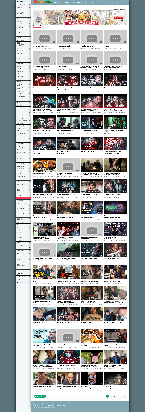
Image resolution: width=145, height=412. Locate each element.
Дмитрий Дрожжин (22, 128)
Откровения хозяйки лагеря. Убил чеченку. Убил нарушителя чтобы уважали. (66, 281)
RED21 (18, 18)
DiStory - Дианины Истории (22, 100)
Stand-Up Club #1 (21, 166)
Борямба (19, 235)
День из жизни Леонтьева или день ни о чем (88, 259)
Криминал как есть (85, 322)
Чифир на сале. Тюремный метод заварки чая (89, 345)
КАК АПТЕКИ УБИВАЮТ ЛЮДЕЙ (66, 365)
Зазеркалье (20, 171)
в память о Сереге (62, 344)
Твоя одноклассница (21, 265)
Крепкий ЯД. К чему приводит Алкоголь (41, 131)
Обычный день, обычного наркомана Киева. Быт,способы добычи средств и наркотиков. (89, 281)
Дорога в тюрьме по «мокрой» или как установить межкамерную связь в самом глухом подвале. (42, 366)
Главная (56, 2)
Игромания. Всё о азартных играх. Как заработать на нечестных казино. (42, 259)
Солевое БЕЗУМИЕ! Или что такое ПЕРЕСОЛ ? (66, 110)
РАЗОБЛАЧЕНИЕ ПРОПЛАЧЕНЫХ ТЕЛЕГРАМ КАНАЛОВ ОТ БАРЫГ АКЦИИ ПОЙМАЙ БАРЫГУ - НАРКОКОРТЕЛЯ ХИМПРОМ (89, 67)
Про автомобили (88, 2)
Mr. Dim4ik (19, 186)
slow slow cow (20, 205)
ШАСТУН (19, 107)
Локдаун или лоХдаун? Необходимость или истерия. (41, 238)
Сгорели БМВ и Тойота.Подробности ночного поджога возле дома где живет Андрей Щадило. (112, 387)
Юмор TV (19, 195)
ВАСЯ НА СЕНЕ (21, 125)
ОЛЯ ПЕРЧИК (20, 250)
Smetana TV (20, 71)
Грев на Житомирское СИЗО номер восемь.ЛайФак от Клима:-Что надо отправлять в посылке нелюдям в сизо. (89, 366)
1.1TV (18, 136)
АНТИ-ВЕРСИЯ (21, 276)
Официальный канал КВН (21, 13)
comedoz (19, 48)
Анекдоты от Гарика (20, 274)
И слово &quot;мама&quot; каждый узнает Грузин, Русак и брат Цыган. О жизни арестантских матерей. (112, 281)
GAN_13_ (19, 21)
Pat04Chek (19, 53)
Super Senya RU (21, 63)
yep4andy (19, 245)
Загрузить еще (41, 396)
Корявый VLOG (21, 102)
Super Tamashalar (21, 184)
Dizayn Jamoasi (21, 143)
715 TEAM (19, 158)
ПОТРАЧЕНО (20, 168)
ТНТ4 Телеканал (21, 130)
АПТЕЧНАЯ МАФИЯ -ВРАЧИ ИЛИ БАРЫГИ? (66, 195)
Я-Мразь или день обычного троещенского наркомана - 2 (65, 216)
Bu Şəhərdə (20, 248)
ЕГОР (18, 161)
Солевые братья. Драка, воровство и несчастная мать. (88, 88)
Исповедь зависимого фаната (41, 173)
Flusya (18, 216)
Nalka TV (19, 181)
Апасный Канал (21, 58)
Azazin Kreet (20, 76)
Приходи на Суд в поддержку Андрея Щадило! (41, 67)
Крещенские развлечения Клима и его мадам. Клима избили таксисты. (113, 323)
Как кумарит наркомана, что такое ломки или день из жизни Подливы (42, 195)
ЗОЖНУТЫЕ (20, 240)
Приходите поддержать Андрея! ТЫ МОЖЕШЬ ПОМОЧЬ (89, 46)
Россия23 (19, 227)
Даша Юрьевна (21, 176)
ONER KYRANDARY (22, 203)
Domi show (20, 112)
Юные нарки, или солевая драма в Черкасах (42, 88)
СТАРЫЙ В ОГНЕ (21, 213)
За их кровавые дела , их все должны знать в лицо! (65, 238)
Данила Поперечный (20, 27)
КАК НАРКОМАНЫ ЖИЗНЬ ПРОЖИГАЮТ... (64, 152)
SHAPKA (19, 242)
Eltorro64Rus (20, 208)
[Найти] (105, 2)
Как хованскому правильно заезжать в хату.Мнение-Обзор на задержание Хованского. (113, 302)
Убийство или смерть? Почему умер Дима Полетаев (88, 131)
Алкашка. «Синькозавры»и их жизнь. (41, 302)
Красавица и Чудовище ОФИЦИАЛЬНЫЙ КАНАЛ (21, 44)
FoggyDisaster (20, 68)
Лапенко (19, 32)
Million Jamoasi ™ (21, 96)
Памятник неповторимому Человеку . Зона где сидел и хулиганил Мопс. (88, 302)
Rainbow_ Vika (20, 222)
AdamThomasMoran (22, 4)
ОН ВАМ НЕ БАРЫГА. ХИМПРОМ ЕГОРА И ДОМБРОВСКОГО (113, 67)
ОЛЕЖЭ (19, 37)
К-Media (19, 232)
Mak (18, 29)
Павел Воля (20, 79)
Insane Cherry (20, 200)
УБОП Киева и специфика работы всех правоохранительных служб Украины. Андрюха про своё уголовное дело (66, 387)
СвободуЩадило (61, 66)
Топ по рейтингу (65, 2)
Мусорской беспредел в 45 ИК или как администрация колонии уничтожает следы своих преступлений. (89, 174)
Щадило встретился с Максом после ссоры (41, 152)
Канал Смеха (20, 123)
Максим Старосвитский (21, 147)
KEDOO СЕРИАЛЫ (22, 16)
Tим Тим (19, 35)
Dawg (18, 259)
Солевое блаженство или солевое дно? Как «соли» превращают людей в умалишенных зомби (113, 131)
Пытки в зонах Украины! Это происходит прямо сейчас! (112, 174)
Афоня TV (19, 23)
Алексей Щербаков (22, 120)
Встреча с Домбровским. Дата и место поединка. (89, 238)
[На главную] (42, 2)
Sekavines (19, 237)
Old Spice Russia (21, 163)
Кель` (18, 229)
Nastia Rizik (20, 93)
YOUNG (19, 66)
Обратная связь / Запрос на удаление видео (45, 403)
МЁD (18, 110)
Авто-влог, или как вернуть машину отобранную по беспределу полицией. (88, 216)
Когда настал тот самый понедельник (110, 238)
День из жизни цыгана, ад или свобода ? (112, 88)
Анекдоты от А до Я (21, 256)
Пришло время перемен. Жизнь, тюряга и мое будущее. (66, 88)
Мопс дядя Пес (21, 198)
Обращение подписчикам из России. (65, 174)
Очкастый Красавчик (19, 85)
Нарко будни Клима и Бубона (65, 130)
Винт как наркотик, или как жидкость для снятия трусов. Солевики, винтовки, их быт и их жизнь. (113, 216)
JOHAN (19, 105)
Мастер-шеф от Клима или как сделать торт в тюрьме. (112, 366)
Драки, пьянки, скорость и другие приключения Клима (42, 216)
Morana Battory (21, 138)
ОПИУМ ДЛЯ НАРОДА (63, 322)
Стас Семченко (21, 141)
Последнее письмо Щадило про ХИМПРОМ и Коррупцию (66, 46)
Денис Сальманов (21, 268)
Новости (19, 279)
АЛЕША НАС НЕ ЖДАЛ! (87, 151)
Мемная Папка (20, 270)
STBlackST (19, 179)
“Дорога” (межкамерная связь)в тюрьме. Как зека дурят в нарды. (113, 259)
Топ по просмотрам (77, 2)
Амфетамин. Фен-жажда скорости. (111, 345)
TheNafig (19, 81)
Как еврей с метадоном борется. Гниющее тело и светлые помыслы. (89, 110)
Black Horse (20, 50)
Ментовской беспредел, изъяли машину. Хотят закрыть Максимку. (42, 110)
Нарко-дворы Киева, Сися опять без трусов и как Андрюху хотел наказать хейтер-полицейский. (42, 387)
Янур (18, 224)
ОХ (17, 115)
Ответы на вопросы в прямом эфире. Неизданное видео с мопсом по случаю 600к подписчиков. (41, 46)
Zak (18, 253)
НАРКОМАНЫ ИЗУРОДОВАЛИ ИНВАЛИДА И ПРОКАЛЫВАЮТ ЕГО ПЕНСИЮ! (112, 152)
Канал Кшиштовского (21, 190)
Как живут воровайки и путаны (89, 194)
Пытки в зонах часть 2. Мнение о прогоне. (113, 195)
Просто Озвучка (21, 133)
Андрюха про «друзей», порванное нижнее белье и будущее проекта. (40, 323)
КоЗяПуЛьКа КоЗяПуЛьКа (20, 219)
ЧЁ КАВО (19, 61)
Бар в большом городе (21, 153)
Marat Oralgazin (21, 118)
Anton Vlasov (20, 210)
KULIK (18, 149)
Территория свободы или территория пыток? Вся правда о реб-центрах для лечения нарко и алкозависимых (66, 302)
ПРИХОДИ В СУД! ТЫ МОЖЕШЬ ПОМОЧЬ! (113, 46)
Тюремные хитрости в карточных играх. (42, 281)
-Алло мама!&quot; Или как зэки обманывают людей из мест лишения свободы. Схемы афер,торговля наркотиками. (66, 259)
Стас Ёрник (20, 91)
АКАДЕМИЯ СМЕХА (20, 88)
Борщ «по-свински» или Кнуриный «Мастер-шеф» (87, 387)
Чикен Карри (20, 40)
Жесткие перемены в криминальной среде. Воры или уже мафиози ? (113, 110)
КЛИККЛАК (20, 7)
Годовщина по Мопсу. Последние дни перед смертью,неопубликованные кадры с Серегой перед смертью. (42, 345)
